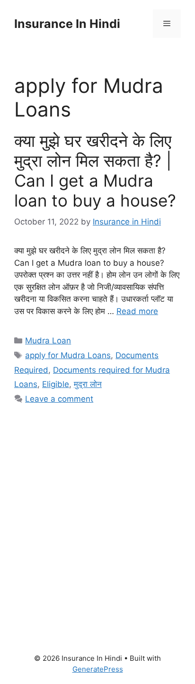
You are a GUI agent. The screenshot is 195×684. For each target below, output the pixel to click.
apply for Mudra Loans (68, 355)
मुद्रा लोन (88, 384)
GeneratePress (97, 669)
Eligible (55, 384)
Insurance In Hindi (67, 24)
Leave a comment (59, 399)
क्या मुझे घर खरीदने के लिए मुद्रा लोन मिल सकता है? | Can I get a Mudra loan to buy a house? (95, 170)
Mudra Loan (48, 340)
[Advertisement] (97, 517)
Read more (137, 311)
